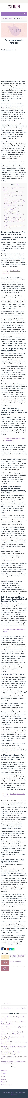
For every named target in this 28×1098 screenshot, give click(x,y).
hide (17, 184)
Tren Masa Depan (6, 1085)
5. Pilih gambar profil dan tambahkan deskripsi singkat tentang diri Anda (14, 214)
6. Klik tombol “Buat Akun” (12, 218)
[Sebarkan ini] (2, 949)
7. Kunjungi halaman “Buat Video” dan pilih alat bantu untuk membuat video (14, 222)
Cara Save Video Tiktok (21, 1007)
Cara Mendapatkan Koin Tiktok (17, 967)
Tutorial (3, 1076)
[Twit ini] (5, 949)
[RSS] (14, 1)
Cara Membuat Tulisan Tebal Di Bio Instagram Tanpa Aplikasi (17, 955)
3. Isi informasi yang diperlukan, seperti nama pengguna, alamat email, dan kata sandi (14, 202)
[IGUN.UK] (14, 6)
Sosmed (9, 1003)
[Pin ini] (8, 949)
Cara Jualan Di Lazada (15, 961)
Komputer (4, 1070)
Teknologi (4, 1082)
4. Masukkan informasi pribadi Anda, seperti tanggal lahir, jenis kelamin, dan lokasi (13, 208)
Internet (3, 1073)
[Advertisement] (14, 66)
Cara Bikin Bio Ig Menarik (7, 1007)
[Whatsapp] (13, 949)
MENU (24, 13)
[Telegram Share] (10, 949)
